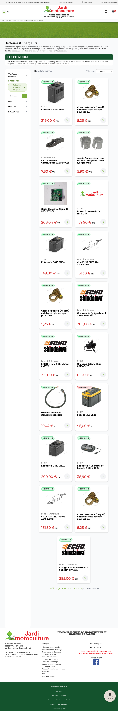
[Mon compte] (105, 11)
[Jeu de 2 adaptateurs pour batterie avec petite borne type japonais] (91, 142)
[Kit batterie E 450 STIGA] (55, 448)
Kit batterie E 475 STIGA (53, 110)
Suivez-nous (84, 2)
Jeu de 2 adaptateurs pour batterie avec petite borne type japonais (90, 160)
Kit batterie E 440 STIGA (53, 262)
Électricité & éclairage (17, 20)
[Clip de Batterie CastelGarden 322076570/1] (55, 142)
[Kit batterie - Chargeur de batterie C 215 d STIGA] (91, 448)
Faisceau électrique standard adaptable (51, 414)
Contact (59, 691)
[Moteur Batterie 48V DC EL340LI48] (91, 193)
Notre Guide (96, 647)
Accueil (5, 20)
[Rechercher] (24, 96)
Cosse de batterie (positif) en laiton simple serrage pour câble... (90, 109)
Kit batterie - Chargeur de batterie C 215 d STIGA (90, 467)
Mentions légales (59, 709)
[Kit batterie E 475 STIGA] (55, 91)
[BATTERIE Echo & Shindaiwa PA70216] (55, 346)
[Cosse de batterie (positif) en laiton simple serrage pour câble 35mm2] (91, 91)
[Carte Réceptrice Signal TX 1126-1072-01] (55, 193)
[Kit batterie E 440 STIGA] (55, 244)
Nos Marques (96, 644)
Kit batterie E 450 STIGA (53, 466)
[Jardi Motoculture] (59, 9)
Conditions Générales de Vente (59, 700)
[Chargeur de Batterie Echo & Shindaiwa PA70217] (91, 295)
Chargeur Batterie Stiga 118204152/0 (89, 365)
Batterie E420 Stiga (86, 415)
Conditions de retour (59, 687)
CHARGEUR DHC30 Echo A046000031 (89, 263)
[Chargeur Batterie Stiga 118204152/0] (91, 346)
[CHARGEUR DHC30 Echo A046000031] (91, 244)
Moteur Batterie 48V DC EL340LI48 (89, 212)
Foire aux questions (59, 695)
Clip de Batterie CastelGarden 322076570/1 (55, 162)
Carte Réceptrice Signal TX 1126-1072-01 (54, 210)
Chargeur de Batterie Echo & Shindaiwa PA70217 (91, 314)
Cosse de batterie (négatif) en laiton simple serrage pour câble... (55, 313)
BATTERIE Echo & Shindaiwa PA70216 (55, 365)
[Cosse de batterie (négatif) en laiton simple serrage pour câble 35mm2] (55, 295)
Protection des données (59, 704)
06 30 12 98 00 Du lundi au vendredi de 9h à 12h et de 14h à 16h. (25, 2)
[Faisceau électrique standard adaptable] (55, 397)
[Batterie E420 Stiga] (91, 397)
